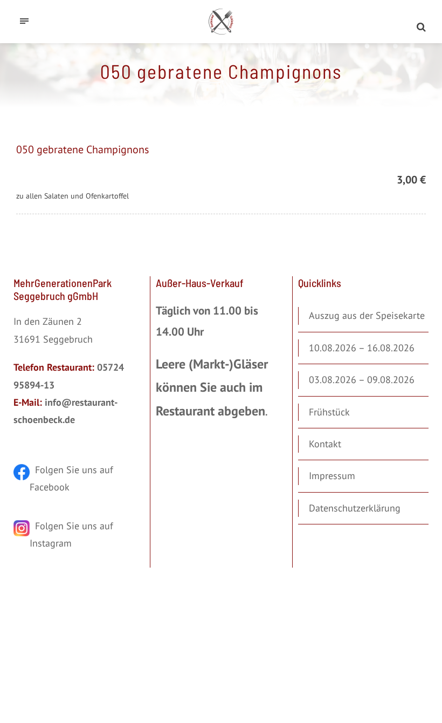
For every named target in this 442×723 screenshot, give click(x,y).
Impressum (332, 475)
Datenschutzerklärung (354, 508)
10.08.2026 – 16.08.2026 (362, 348)
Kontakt (325, 444)
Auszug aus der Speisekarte (367, 315)
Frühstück (329, 412)
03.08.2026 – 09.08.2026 (362, 379)
